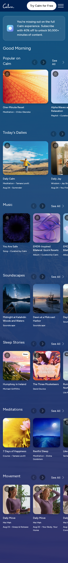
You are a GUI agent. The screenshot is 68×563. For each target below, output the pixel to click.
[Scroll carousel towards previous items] (35, 62)
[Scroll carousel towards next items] (43, 62)
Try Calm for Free (41, 5)
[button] (34, 28)
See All (54, 62)
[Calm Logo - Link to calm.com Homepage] (8, 6)
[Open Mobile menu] (60, 5)
